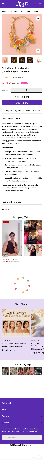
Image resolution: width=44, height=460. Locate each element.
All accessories (16, 11)
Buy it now (22, 102)
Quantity (5, 90)
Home (4, 11)
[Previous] (5, 371)
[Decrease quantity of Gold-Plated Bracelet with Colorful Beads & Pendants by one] (13, 90)
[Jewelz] (22, 4)
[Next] (39, 371)
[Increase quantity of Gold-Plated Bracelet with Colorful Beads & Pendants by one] (40, 90)
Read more (8, 350)
